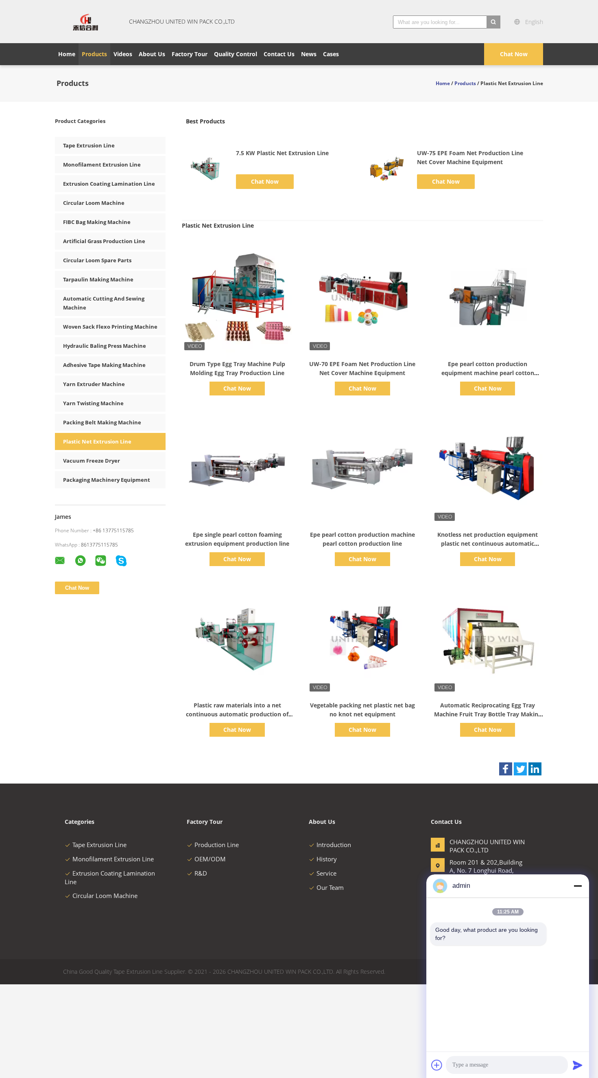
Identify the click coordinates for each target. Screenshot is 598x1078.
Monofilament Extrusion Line (102, 164)
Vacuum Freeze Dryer (91, 460)
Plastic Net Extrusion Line (97, 441)
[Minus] (578, 886)
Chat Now (514, 54)
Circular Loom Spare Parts (97, 260)
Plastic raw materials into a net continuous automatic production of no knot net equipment (237, 714)
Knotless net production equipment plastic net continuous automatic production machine (487, 543)
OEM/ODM (210, 859)
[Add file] (437, 1065)
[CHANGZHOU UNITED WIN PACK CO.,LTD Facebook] (505, 768)
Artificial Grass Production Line (104, 241)
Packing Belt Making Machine (102, 422)
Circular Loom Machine (93, 202)
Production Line (216, 845)
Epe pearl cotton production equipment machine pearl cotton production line (487, 373)
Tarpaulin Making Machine (98, 279)
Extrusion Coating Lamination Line (109, 183)
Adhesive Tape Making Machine (104, 365)
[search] (493, 22)
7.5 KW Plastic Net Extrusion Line (282, 153)
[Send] (577, 1065)
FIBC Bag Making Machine (97, 222)
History (326, 859)
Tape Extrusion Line (89, 145)
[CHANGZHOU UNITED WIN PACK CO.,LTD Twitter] (520, 768)
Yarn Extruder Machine (94, 384)
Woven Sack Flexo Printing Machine (110, 326)
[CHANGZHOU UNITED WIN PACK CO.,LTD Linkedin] (534, 768)
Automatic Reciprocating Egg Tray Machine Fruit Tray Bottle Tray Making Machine (487, 714)
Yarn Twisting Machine (93, 403)
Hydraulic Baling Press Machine (104, 345)
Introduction (333, 845)
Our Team (330, 887)
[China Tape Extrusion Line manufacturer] (85, 21)
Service (326, 873)
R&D (200, 873)
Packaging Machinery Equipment (106, 479)
